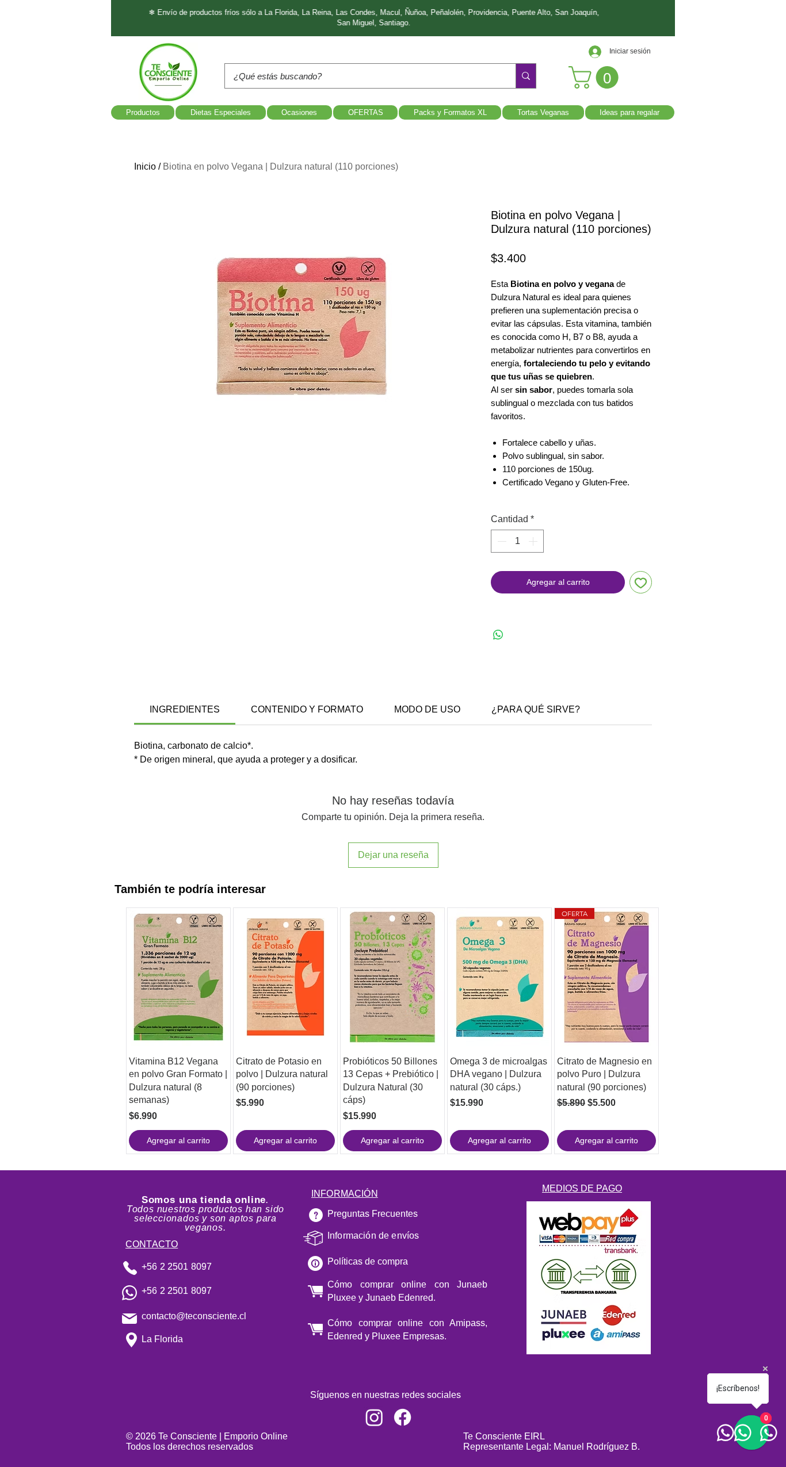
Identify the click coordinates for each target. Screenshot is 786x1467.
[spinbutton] (517, 541)
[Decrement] (501, 541)
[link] (185, 709)
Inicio (145, 166)
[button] (596, 77)
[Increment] (534, 541)
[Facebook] (402, 1417)
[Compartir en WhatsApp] (498, 635)
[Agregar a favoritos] (640, 582)
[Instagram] (374, 1417)
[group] (392, 1031)
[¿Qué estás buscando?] (526, 76)
